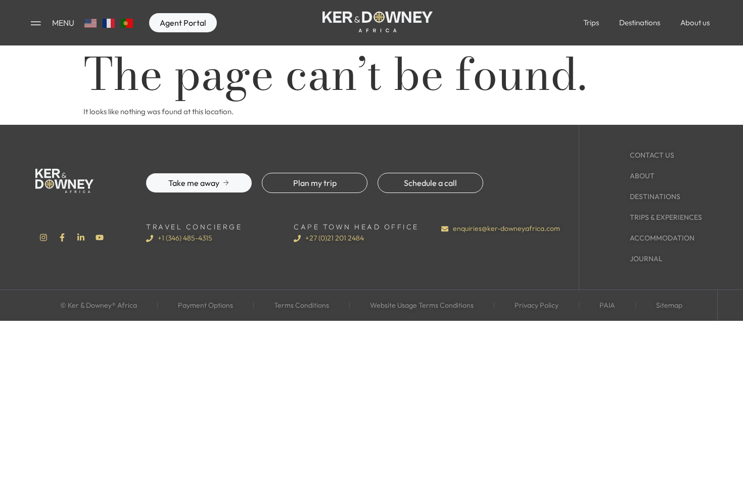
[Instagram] (43, 237)
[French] (109, 22)
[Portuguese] (127, 22)
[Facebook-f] (62, 237)
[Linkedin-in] (81, 237)
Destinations (639, 22)
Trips (591, 22)
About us (695, 22)
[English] (91, 22)
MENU (63, 23)
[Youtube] (99, 237)
